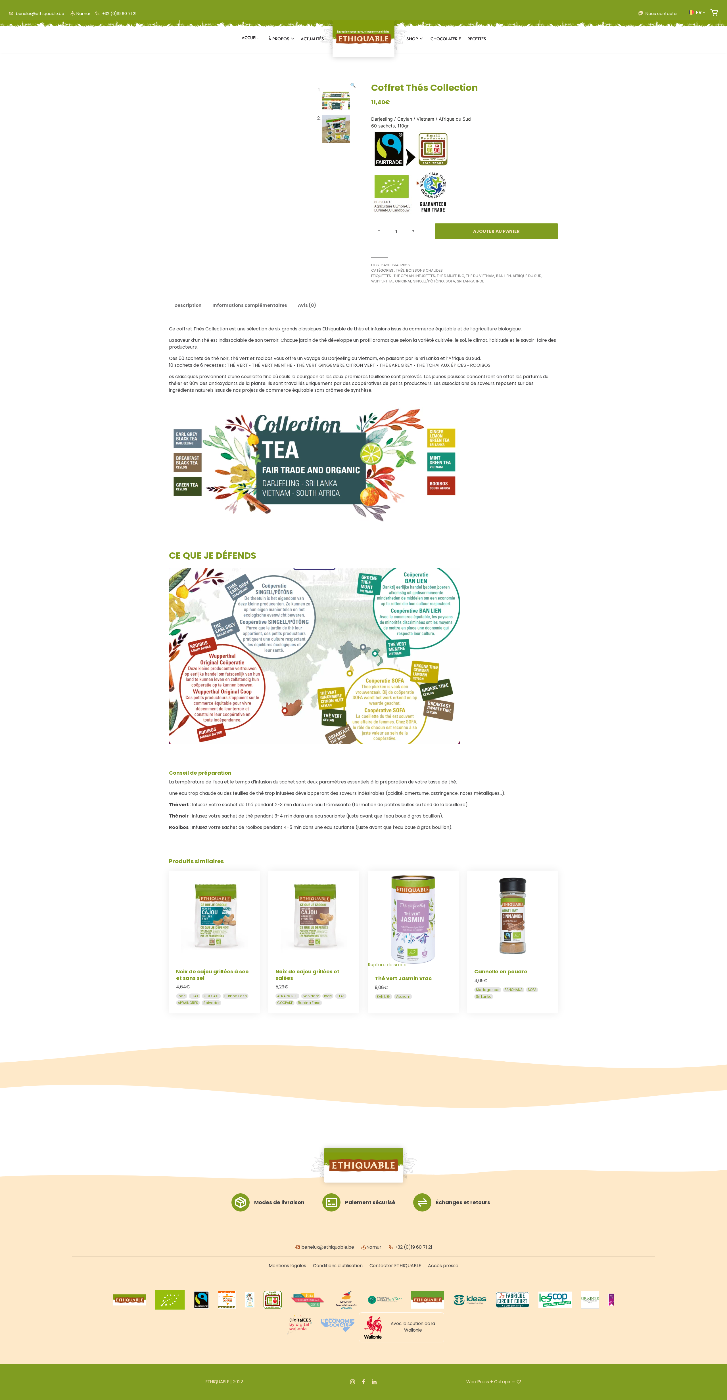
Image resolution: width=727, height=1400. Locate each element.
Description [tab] (188, 305)
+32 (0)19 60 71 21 (118, 13)
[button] (697, 12)
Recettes (476, 39)
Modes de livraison (279, 1202)
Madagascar (488, 989)
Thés (400, 270)
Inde (480, 281)
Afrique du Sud (527, 275)
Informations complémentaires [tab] (249, 305)
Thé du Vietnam (480, 275)
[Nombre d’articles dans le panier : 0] (714, 12)
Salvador (211, 1002)
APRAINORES (188, 1002)
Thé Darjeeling (450, 275)
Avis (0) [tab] (307, 305)
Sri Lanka (466, 281)
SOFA (450, 281)
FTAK (195, 996)
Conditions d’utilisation (338, 1265)
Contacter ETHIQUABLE (395, 1265)
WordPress (477, 1382)
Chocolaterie (446, 39)
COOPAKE (211, 996)
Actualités (312, 39)
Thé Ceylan (404, 275)
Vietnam (403, 996)
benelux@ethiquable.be (39, 13)
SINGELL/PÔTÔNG (428, 281)
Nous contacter (661, 13)
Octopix (502, 1382)
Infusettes (425, 275)
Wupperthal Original (391, 281)
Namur (83, 13)
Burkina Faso (235, 996)
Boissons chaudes (424, 270)
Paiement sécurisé (370, 1202)
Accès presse (443, 1265)
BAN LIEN (503, 275)
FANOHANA (514, 989)
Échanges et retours (463, 1202)
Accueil (250, 38)
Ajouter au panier (496, 231)
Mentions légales (287, 1265)
